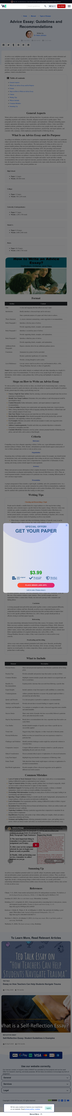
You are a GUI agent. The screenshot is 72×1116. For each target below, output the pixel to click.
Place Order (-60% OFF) (36, 585)
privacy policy (29, 1109)
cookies (37, 1109)
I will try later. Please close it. (36, 590)
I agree (48, 1108)
